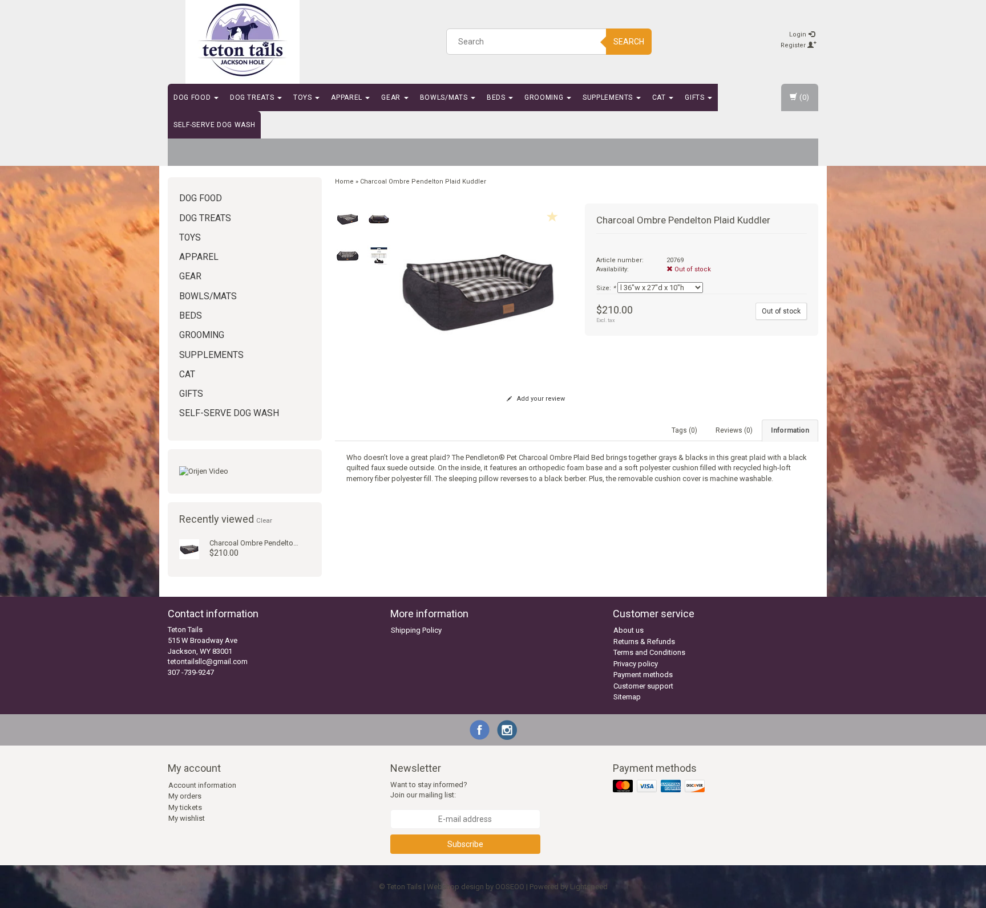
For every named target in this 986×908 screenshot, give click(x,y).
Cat (660, 97)
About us (628, 630)
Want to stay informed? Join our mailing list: (428, 790)
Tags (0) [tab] (684, 430)
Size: (606, 288)
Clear (264, 520)
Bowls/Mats (445, 97)
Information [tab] (790, 430)
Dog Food (193, 97)
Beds (497, 97)
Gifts (695, 97)
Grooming (544, 97)
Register (794, 45)
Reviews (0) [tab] (734, 430)
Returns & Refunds (644, 641)
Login (798, 34)
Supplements (609, 97)
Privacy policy (635, 663)
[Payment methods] (660, 786)
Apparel (347, 97)
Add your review (540, 398)
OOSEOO (509, 886)
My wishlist (186, 818)
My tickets (185, 807)
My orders (184, 796)
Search (628, 41)
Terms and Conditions (649, 652)
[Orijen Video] (244, 472)
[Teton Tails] (242, 40)
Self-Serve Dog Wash (214, 125)
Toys (303, 97)
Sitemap (627, 697)
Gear (391, 97)
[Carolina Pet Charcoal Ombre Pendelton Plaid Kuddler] (189, 548)
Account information (202, 785)
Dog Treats (253, 97)
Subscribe (465, 844)
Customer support (643, 686)
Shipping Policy (416, 630)
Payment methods (643, 674)
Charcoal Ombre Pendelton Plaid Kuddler (275, 543)
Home (344, 181)
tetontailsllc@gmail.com (208, 661)
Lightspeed (589, 886)
